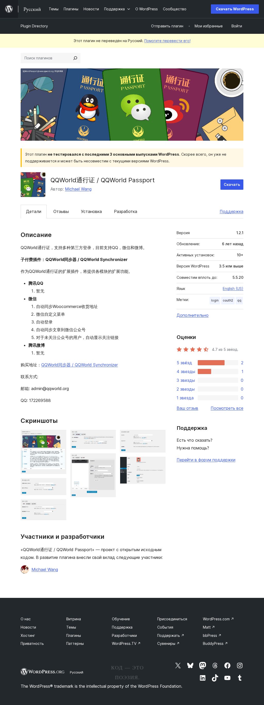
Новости (28, 627)
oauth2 (228, 300)
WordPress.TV (126, 643)
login (215, 300)
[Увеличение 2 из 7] (59, 485)
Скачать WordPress (235, 9)
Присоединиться (172, 619)
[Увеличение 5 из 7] (108, 460)
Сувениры (168, 643)
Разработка (125, 211)
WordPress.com (218, 619)
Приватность (32, 643)
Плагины (73, 635)
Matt (209, 627)
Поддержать (170, 635)
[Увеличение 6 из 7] (158, 436)
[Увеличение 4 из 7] (108, 436)
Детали (33, 211)
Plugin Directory (34, 26)
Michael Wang (78, 189)
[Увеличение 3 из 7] (59, 506)
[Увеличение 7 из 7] (158, 463)
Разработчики (124, 635)
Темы (71, 627)
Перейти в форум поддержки (206, 459)
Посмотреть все (227, 408)
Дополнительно (193, 315)
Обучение (121, 619)
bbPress (212, 635)
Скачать (232, 184)
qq (239, 300)
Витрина (73, 619)
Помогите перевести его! (167, 40)
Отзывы (61, 211)
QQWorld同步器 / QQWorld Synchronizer (79, 364)
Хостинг (28, 635)
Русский (76, 672)
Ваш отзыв (187, 408)
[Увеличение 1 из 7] (59, 436)
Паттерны (75, 643)
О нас (26, 619)
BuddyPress (215, 643)
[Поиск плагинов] (75, 58)
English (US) (233, 288)
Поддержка (231, 211)
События (165, 627)
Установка (91, 211)
